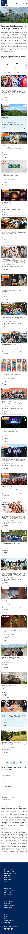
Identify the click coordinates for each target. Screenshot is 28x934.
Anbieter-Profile (7, 877)
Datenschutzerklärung (9, 920)
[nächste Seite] (17, 762)
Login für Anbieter (8, 907)
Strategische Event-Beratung (10, 873)
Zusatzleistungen (7, 879)
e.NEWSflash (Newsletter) (9, 890)
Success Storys (7, 875)
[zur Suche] (21, 3)
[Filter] (19, 3)
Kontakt (5, 916)
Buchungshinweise (8, 888)
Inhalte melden (7, 922)
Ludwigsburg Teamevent (7, 792)
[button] (26, 65)
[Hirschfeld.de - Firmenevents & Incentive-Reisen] (4, 3)
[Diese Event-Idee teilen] (25, 79)
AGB (5, 918)
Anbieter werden (7, 903)
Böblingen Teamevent (6, 775)
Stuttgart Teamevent (6, 799)
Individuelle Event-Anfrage (9, 871)
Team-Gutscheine (7, 892)
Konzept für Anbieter (8, 901)
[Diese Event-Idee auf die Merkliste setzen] (25, 77)
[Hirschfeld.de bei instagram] (8, 929)
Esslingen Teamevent (6, 781)
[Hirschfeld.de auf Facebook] (5, 929)
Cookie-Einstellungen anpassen (11, 926)
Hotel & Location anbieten (9, 905)
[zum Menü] (26, 3)
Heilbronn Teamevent (6, 786)
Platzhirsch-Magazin (8, 894)
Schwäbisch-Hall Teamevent (8, 797)
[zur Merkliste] (23, 3)
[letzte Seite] (20, 762)
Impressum (6, 914)
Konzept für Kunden (8, 869)
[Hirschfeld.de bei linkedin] (12, 929)
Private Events (7, 881)
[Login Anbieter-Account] (16, 3)
